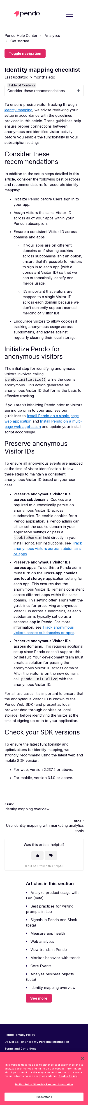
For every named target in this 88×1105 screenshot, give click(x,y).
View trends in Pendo (48, 949)
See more (38, 998)
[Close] (83, 1058)
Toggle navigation (25, 53)
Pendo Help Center (21, 35)
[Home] (28, 14)
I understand (44, 1096)
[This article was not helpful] (51, 855)
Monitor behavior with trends (55, 957)
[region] (44, 1078)
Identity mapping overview (52, 987)
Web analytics (42, 941)
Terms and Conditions (20, 1048)
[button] (70, 15)
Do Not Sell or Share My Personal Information (44, 1084)
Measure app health (47, 933)
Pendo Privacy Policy (20, 1034)
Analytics (52, 35)
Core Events (40, 966)
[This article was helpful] (37, 855)
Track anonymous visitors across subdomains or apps (48, 548)
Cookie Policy (67, 1076)
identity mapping (18, 110)
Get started (19, 41)
